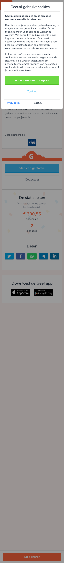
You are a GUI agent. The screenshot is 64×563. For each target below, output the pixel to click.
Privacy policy (13, 102)
